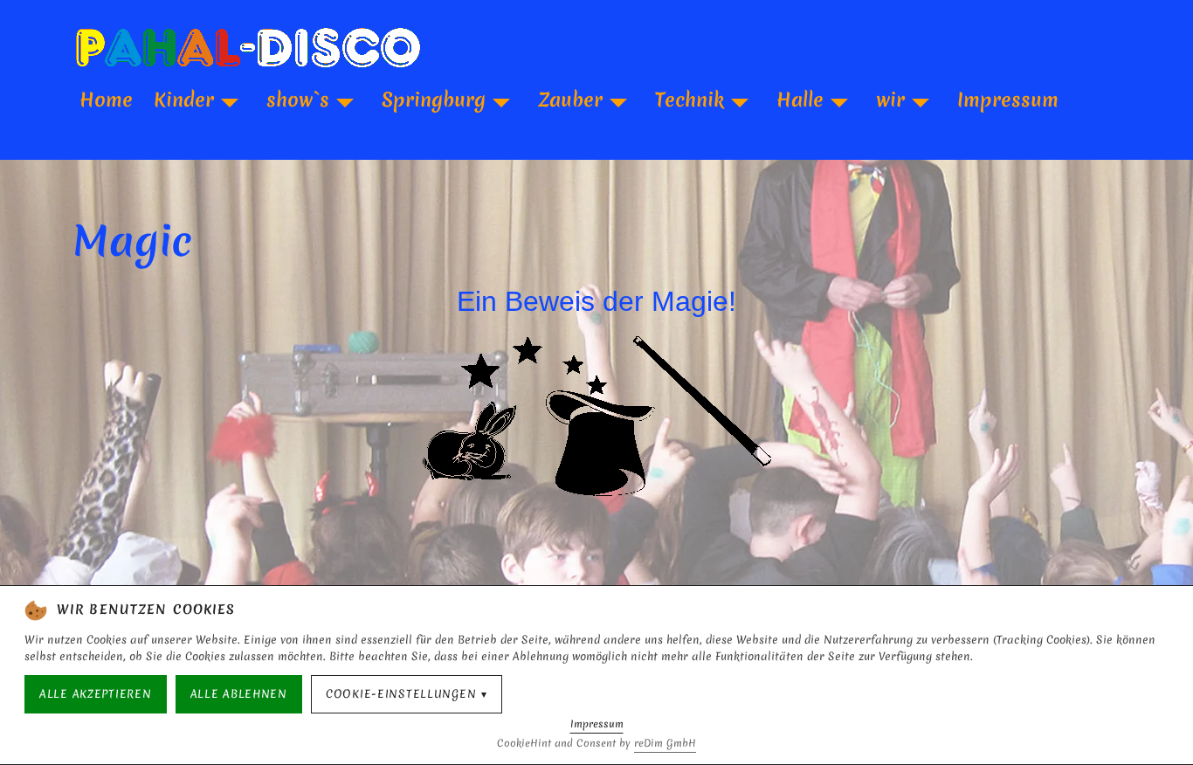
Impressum (1008, 99)
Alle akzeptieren (95, 693)
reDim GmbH (665, 743)
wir (890, 99)
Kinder (184, 99)
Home (106, 99)
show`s (297, 99)
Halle (800, 99)
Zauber (570, 99)
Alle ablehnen (238, 693)
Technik (689, 99)
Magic (132, 241)
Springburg (434, 99)
